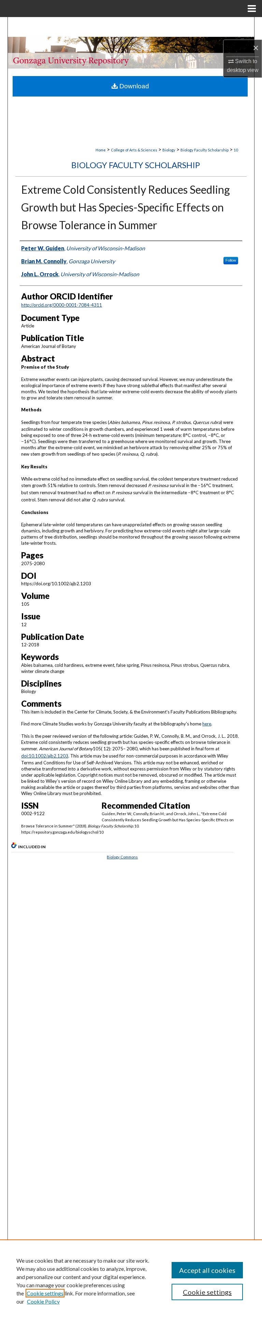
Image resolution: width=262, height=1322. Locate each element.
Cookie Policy (43, 1301)
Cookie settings (45, 1293)
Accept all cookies (207, 1270)
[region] (131, 1280)
